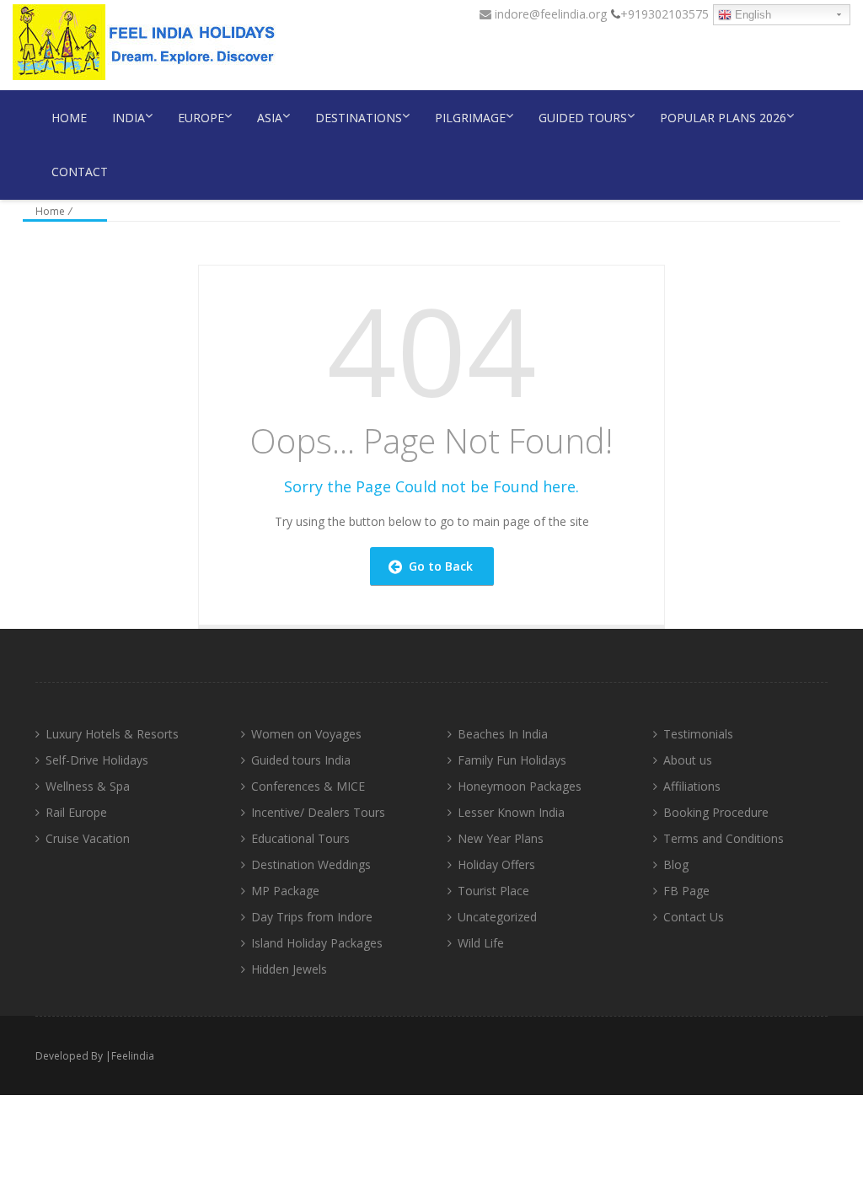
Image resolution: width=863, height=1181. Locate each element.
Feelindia (132, 1056)
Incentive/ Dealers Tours (318, 812)
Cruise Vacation (88, 838)
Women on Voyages (306, 734)
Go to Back (437, 566)
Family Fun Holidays (512, 760)
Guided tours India (301, 760)
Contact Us (693, 917)
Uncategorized (497, 917)
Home (69, 118)
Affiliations (692, 786)
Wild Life (481, 943)
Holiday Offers (496, 864)
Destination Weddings (311, 864)
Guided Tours (583, 118)
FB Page (686, 891)
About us (687, 760)
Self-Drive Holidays (97, 760)
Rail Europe (76, 812)
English (751, 14)
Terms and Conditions (723, 838)
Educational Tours (300, 838)
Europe (201, 118)
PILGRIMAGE (470, 118)
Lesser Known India (511, 812)
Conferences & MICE (308, 786)
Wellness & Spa (88, 786)
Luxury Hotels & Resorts (112, 734)
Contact (79, 172)
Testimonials (698, 734)
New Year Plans (501, 838)
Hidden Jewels (289, 969)
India (128, 118)
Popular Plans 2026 (723, 118)
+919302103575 (664, 14)
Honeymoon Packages (520, 786)
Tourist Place (493, 891)
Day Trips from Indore (312, 917)
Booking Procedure (716, 812)
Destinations (358, 118)
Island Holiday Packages (317, 943)
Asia (269, 118)
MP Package (285, 891)
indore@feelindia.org (549, 14)
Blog (676, 864)
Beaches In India (503, 734)
